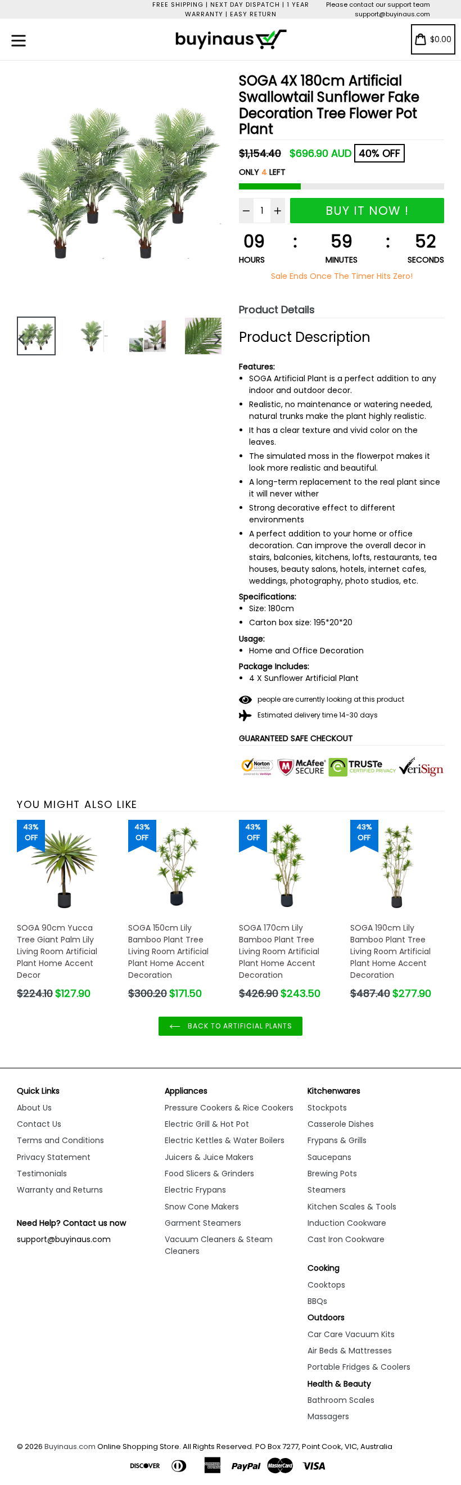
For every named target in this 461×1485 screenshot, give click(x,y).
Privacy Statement (54, 1157)
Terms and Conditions (60, 1140)
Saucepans (329, 1157)
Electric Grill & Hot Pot (207, 1124)
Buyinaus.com (70, 1446)
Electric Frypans (195, 1189)
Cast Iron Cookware (346, 1239)
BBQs (317, 1301)
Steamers (327, 1189)
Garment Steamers (203, 1223)
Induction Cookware (347, 1223)
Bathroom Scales (341, 1400)
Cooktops (326, 1284)
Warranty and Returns (60, 1189)
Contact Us (39, 1124)
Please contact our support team (378, 4)
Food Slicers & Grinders (209, 1173)
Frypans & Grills (337, 1140)
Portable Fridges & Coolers (359, 1367)
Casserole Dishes (341, 1124)
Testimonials (42, 1173)
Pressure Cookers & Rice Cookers (229, 1107)
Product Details (277, 310)
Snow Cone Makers (202, 1206)
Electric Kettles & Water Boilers (224, 1140)
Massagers (328, 1416)
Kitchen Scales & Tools (352, 1206)
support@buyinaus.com (392, 14)
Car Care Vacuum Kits (351, 1334)
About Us (34, 1107)
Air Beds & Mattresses (350, 1350)
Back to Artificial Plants (239, 1026)
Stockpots (327, 1107)
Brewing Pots (332, 1173)
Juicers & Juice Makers (209, 1157)
